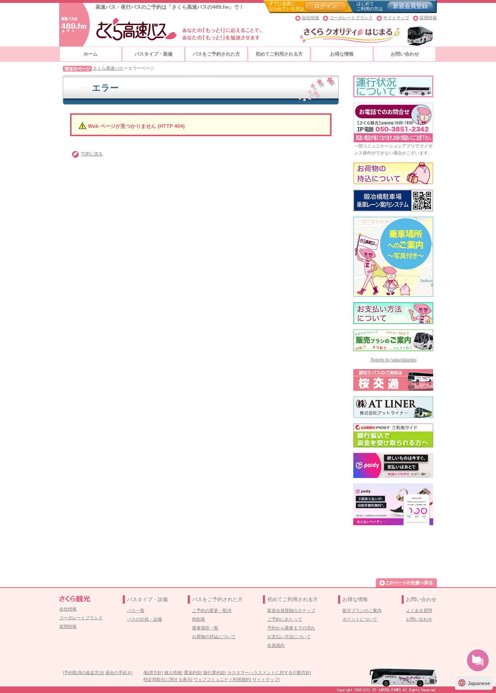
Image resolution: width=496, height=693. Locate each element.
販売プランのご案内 (362, 610)
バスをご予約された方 (216, 54)
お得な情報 (342, 54)
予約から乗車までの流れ (291, 628)
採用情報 (428, 17)
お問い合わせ (405, 54)
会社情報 (310, 17)
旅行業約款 (214, 672)
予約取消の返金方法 (83, 672)
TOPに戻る (92, 154)
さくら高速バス (108, 68)
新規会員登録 (410, 6)
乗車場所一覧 (205, 628)
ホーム (91, 54)
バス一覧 (136, 610)
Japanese (474, 682)
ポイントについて (359, 619)
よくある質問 (419, 610)
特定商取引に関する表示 (167, 679)
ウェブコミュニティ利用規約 (222, 679)
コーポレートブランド (351, 17)
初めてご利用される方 (279, 54)
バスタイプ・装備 (153, 54)
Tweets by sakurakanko (393, 359)
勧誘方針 (153, 672)
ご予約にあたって (284, 619)
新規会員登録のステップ (291, 610)
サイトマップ (396, 17)
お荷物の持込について (214, 636)
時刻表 (198, 619)
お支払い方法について (289, 636)
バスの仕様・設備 (144, 619)
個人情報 (173, 672)
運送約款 (192, 672)
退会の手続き (118, 672)
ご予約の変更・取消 (211, 610)
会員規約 (276, 645)
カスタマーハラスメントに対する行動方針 (268, 672)
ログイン (325, 6)
